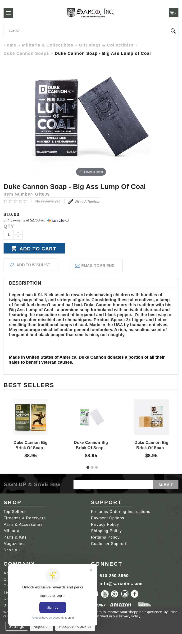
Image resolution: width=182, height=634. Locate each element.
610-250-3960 (114, 575)
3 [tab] (96, 467)
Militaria (11, 531)
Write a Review (87, 202)
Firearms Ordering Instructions (120, 512)
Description (25, 283)
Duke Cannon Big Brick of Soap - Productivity (91, 448)
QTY (9, 226)
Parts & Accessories (23, 524)
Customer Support (108, 544)
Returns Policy (105, 537)
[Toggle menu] (8, 13)
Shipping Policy (106, 531)
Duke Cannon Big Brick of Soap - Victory (30, 448)
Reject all (42, 626)
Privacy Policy (105, 524)
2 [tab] (92, 467)
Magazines (14, 544)
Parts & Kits (15, 537)
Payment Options (107, 518)
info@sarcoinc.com (121, 583)
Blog (8, 605)
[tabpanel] (30, 424)
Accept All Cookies (75, 626)
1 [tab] (87, 467)
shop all (12, 550)
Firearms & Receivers (25, 518)
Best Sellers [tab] (29, 385)
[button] (91, 220)
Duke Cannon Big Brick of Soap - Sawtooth (151, 448)
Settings (16, 626)
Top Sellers (15, 512)
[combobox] (91, 31)
